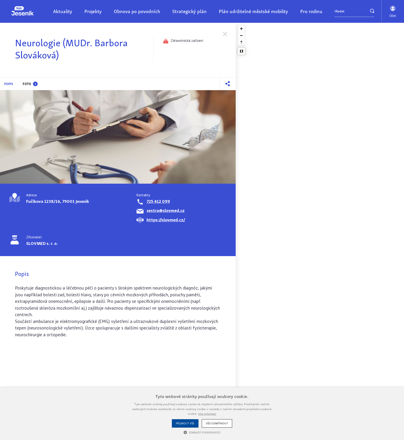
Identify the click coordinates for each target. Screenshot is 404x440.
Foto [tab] (29, 84)
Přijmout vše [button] (185, 423)
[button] (393, 11)
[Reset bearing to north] (241, 42)
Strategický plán (189, 11)
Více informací (207, 413)
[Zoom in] (241, 28)
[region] (320, 231)
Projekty (93, 11)
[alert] (202, 413)
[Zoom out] (241, 35)
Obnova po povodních (137, 11)
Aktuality (62, 11)
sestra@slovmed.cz (165, 210)
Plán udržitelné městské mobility (253, 11)
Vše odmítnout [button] (217, 423)
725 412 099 (158, 201)
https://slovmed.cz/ (166, 220)
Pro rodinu (311, 11)
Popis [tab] (8, 84)
